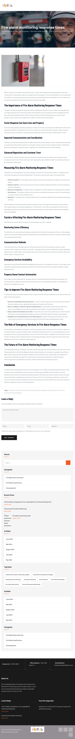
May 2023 (9, 560)
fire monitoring (26, 390)
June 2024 (9, 539)
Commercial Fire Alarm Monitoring (15, 509)
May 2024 (9, 544)
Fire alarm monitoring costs (21, 516)
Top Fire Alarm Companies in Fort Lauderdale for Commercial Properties (27, 502)
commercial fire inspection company (43, 574)
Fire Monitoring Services (14, 483)
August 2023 (10, 549)
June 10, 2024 (7, 504)
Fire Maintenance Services (14, 477)
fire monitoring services (54, 390)
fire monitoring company (39, 390)
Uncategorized (11, 488)
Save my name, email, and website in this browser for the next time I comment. (27, 431)
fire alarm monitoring (14, 390)
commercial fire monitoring (13, 579)
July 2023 (9, 555)
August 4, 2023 (16, 518)
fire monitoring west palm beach (31, 584)
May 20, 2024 (7, 511)
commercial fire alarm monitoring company (17, 574)
